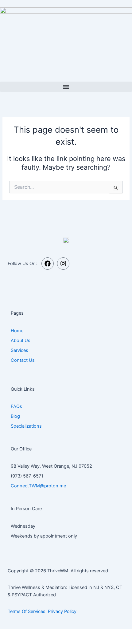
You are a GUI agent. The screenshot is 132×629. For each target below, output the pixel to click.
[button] (66, 87)
